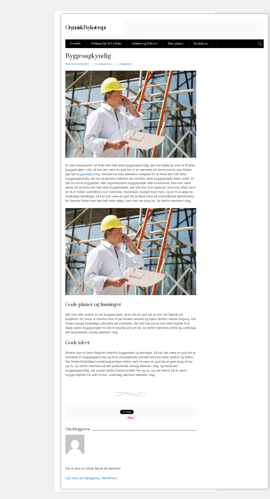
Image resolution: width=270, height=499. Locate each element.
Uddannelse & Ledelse (106, 44)
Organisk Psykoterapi (85, 27)
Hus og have (176, 44)
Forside (75, 44)
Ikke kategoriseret (77, 64)
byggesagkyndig (88, 174)
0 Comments (125, 64)
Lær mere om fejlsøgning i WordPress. (91, 478)
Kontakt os (201, 44)
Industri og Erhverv (145, 44)
